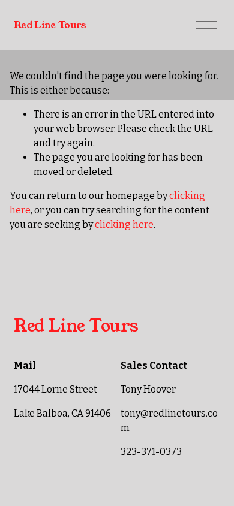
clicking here (124, 224)
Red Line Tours (50, 25)
